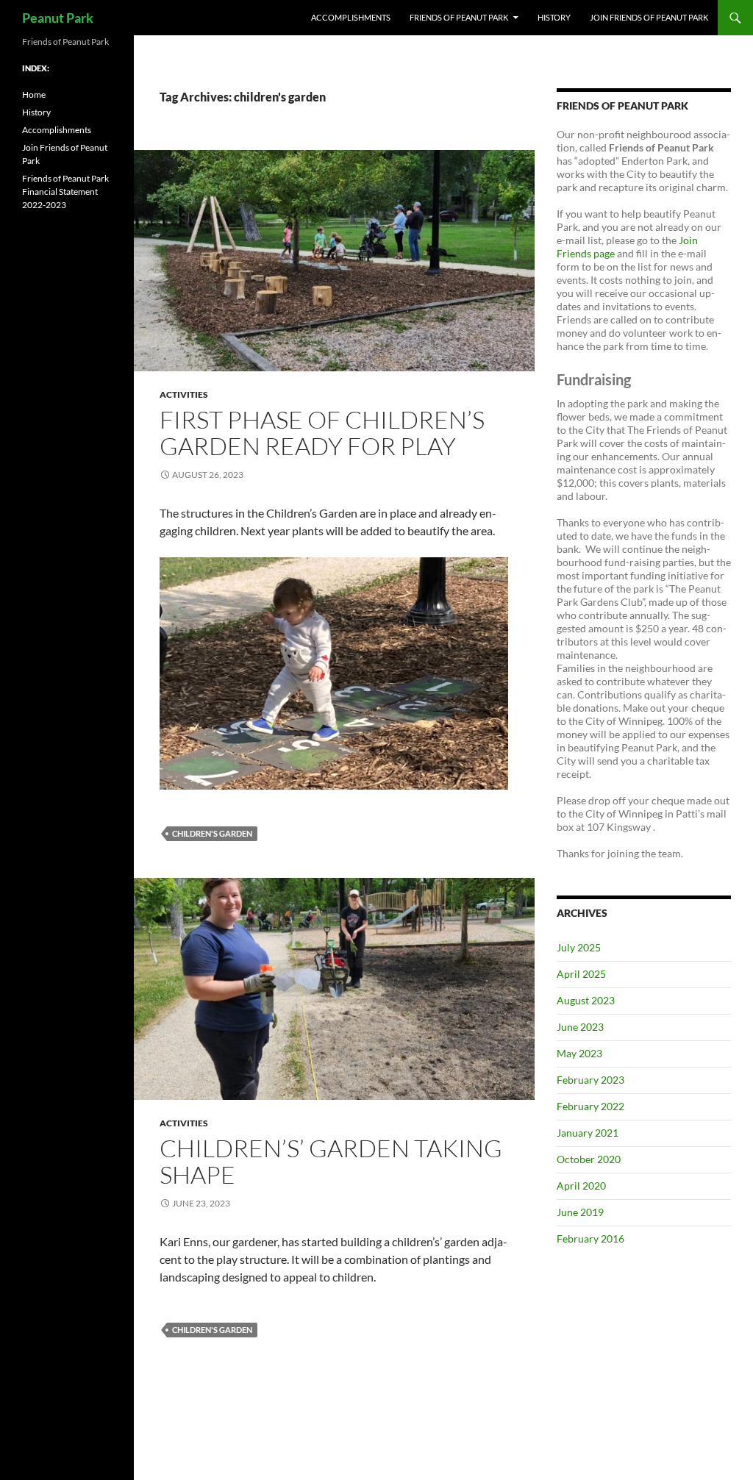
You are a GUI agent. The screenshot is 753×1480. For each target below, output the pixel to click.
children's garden (212, 833)
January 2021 (587, 1132)
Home (34, 94)
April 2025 (581, 974)
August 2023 (586, 1000)
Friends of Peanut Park (459, 17)
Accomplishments (350, 17)
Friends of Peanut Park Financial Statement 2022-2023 (65, 191)
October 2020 (589, 1159)
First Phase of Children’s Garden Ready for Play (322, 432)
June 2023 (580, 1026)
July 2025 (579, 947)
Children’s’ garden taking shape (331, 1161)
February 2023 (590, 1079)
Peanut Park (57, 18)
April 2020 (581, 1185)
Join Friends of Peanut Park (649, 17)
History (554, 17)
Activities (184, 394)
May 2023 (579, 1053)
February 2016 (590, 1238)
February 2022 (590, 1106)
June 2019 (580, 1212)
